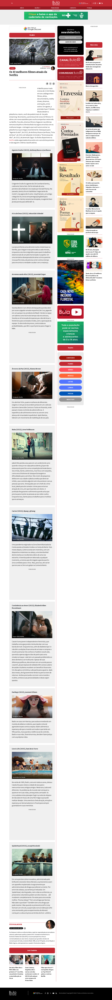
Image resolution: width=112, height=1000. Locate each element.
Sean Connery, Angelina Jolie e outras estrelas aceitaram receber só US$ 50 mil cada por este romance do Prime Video (32, 974)
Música (70, 376)
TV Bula (89, 8)
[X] (97, 3)
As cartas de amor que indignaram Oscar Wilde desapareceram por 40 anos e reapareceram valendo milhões (93, 133)
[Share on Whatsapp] (53, 83)
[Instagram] (95, 3)
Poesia (70, 393)
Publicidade (55, 8)
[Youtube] (100, 3)
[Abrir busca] (12, 3)
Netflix (11, 140)
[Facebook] (93, 3)
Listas (70, 382)
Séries (70, 370)
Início (22, 8)
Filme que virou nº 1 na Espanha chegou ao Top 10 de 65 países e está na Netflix (47, 972)
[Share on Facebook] (47, 83)
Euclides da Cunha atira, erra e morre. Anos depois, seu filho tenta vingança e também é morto (93, 108)
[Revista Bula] (56, 3)
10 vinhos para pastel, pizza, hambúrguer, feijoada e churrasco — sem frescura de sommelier (93, 187)
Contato (73, 8)
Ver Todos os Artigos (16, 928)
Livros (70, 387)
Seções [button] (37, 8)
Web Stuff (70, 399)
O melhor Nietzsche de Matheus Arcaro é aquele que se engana (94, 211)
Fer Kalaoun (47, 66)
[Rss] (102, 3)
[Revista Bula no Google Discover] (83, 3)
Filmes (32, 35)
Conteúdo (70, 358)
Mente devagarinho (92, 86)
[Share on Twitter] (50, 83)
